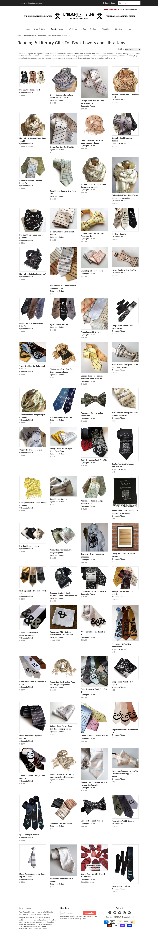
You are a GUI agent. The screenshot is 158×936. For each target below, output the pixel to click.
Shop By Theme (57, 29)
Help (130, 29)
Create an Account (35, 3)
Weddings (73, 29)
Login (23, 3)
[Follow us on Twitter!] (115, 913)
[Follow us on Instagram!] (125, 913)
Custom (93, 29)
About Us (106, 29)
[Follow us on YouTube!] (130, 913)
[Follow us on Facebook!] (110, 913)
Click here (64, 919)
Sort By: (121, 49)
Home (27, 29)
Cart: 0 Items (110, 3)
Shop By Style (39, 29)
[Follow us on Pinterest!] (120, 913)
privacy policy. (81, 919)
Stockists (118, 29)
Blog (84, 29)
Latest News (25, 908)
